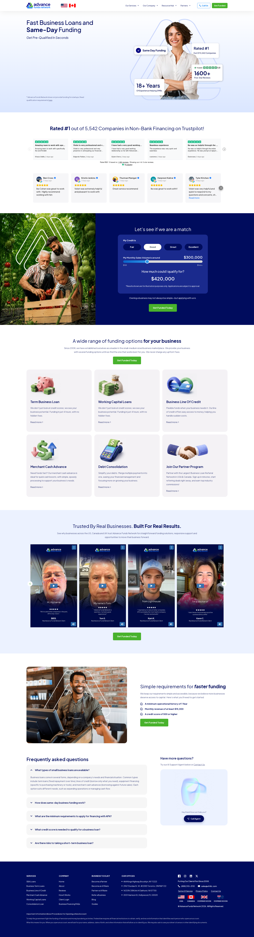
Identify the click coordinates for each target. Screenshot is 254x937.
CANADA (191, 901)
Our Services (130, 5)
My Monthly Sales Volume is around (141, 258)
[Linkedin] (191, 876)
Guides (95, 904)
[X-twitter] (196, 876)
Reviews (62, 890)
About (61, 886)
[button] (30, 583)
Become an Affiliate (100, 886)
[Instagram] (185, 876)
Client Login (64, 899)
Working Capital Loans (36, 899)
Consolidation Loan (35, 904)
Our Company (149, 5)
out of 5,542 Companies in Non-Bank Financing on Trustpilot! (127, 128)
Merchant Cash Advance (36, 895)
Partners (184, 5)
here (50, 100)
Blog (94, 899)
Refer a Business (99, 895)
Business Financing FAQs (69, 904)
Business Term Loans (35, 886)
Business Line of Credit (36, 890)
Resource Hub (168, 5)
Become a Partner (99, 881)
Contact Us (199, 764)
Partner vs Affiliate (99, 890)
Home (61, 881)
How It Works (64, 895)
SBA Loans (31, 881)
